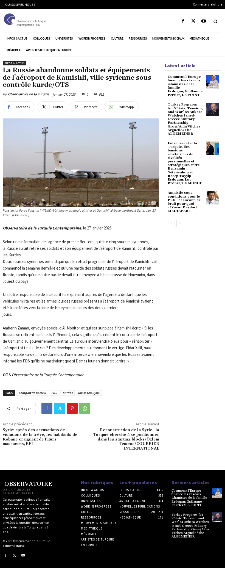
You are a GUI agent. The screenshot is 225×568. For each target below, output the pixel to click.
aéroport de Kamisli (32, 393)
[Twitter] (193, 21)
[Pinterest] (72, 408)
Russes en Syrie (88, 393)
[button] (215, 21)
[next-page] (179, 223)
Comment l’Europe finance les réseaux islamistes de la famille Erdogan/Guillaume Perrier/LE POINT (185, 86)
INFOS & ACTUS (14, 63)
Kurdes (67, 393)
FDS (54, 393)
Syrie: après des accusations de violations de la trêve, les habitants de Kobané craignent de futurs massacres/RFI (40, 437)
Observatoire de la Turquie (28, 94)
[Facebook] (183, 21)
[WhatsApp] (84, 408)
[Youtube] (203, 21)
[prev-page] (171, 223)
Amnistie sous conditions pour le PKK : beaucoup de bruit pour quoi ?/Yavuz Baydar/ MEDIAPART (184, 202)
